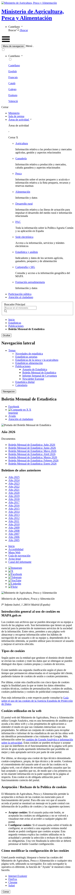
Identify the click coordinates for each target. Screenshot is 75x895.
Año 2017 (14, 502)
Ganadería (21, 158)
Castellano (14, 65)
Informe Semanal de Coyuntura (39, 375)
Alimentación (22, 191)
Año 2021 (14, 489)
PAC (18, 221)
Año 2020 (14, 492)
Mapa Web (14, 552)
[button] (37, 46)
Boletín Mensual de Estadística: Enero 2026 (32, 463)
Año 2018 (14, 499)
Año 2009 (14, 527)
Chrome (12, 882)
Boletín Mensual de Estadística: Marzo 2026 (32, 457)
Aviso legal (14, 558)
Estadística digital (25, 381)
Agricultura (21, 143)
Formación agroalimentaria (30, 282)
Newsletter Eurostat (33, 378)
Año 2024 (14, 480)
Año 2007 (14, 533)
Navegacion (9, 391)
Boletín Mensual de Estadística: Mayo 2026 (32, 451)
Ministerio (14, 113)
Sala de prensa (16, 116)
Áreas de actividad (18, 119)
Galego (12, 89)
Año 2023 (14, 483)
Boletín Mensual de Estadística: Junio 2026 (32, 447)
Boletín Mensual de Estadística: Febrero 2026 (33, 460)
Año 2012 (14, 518)
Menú (29, 45)
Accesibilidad (15, 549)
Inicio (11, 319)
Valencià (13, 101)
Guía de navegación (19, 555)
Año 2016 (14, 505)
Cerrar (6, 891)
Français (13, 77)
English (12, 71)
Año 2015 (14, 508)
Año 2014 (14, 511)
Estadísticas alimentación (29, 363)
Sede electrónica (24, 236)
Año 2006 (14, 537)
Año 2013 (14, 514)
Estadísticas (14, 322)
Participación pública (19, 294)
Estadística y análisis (26, 252)
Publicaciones (16, 325)
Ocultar (6, 335)
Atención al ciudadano (20, 297)
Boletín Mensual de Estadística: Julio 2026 (31, 444)
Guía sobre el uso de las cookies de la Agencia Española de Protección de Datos (37, 700)
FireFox (12, 879)
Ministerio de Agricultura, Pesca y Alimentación (32, 14)
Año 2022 (14, 486)
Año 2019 (14, 496)
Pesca (18, 173)
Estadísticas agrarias (26, 356)
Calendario (21, 385)
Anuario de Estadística (34, 369)
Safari (11, 885)
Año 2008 (14, 530)
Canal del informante (19, 561)
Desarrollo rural (24, 203)
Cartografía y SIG (25, 267)
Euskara (12, 95)
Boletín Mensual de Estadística (39, 372)
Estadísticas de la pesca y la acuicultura (36, 359)
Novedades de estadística (29, 353)
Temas (12, 350)
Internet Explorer (17, 876)
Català (11, 83)
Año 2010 (14, 524)
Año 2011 (13, 521)
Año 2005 (14, 540)
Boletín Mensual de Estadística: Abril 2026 (31, 454)
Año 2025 (14, 477)
